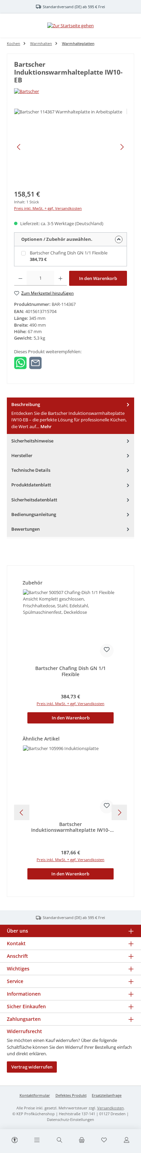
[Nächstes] (122, 147)
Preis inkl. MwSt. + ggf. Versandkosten (48, 208)
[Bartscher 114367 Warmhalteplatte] (70, 147)
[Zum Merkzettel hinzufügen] (107, 650)
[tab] (70, 416)
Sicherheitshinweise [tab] (32, 441)
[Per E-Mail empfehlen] (35, 362)
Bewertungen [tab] (25, 529)
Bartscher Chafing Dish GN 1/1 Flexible (68, 253)
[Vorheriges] (19, 147)
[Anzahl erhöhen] (60, 278)
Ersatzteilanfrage (106, 1095)
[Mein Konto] (126, 1140)
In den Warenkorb (98, 278)
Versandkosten (110, 1107)
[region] (70, 147)
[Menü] (37, 1140)
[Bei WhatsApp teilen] (20, 362)
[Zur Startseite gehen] (70, 25)
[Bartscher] (70, 91)
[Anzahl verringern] (20, 278)
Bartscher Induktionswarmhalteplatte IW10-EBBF (70, 827)
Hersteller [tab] (22, 455)
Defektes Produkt (71, 1095)
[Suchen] (59, 1140)
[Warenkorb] (82, 1140)
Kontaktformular (35, 1095)
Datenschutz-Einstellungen (70, 1119)
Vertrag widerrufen (31, 1067)
